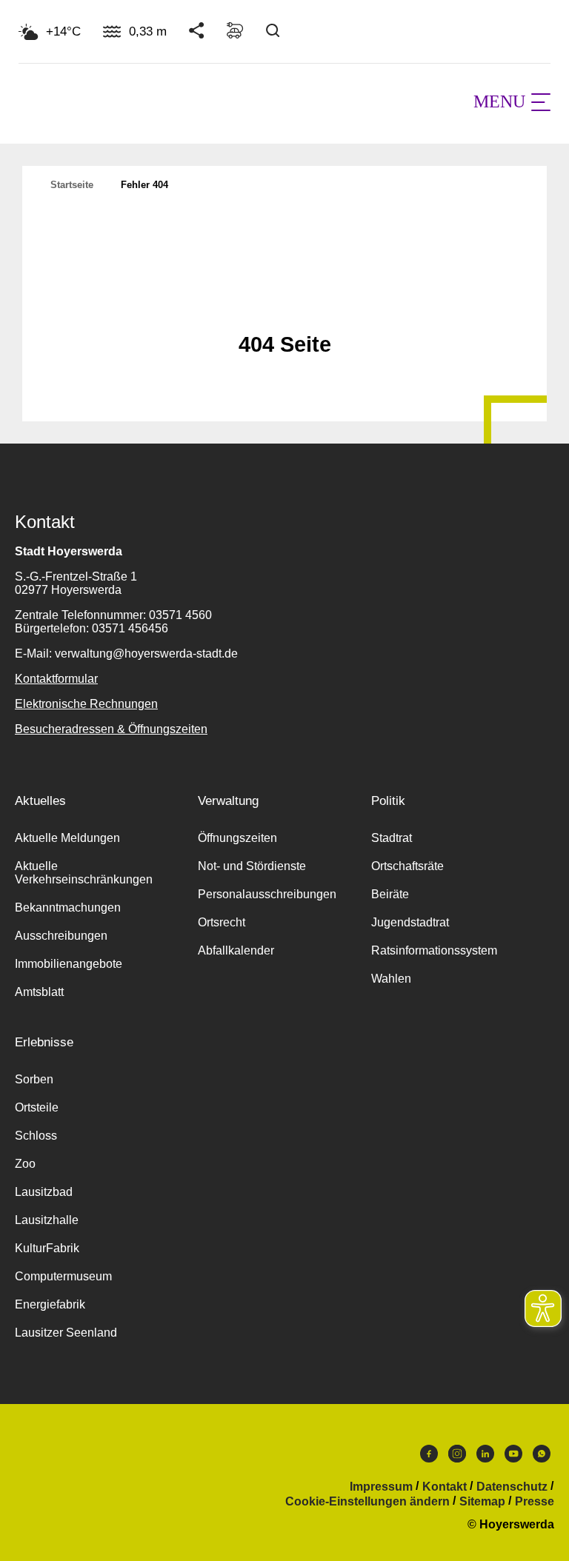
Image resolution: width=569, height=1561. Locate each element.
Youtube (513, 1457)
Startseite (71, 184)
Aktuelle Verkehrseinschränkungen (84, 873)
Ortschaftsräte (407, 866)
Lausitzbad (44, 1192)
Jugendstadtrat (410, 922)
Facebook (429, 1457)
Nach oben (284, 308)
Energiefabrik (50, 1304)
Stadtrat (391, 838)
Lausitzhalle (47, 1220)
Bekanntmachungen (68, 907)
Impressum (381, 1487)
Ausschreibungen (61, 935)
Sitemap (482, 1502)
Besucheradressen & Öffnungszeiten (111, 729)
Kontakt (444, 1487)
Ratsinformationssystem (434, 950)
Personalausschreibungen (267, 894)
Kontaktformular (56, 678)
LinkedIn (485, 1457)
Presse (534, 1502)
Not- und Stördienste (252, 866)
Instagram (457, 1457)
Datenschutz (512, 1487)
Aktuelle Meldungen (67, 838)
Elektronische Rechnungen (86, 704)
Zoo (25, 1163)
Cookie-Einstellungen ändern (367, 1502)
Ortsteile (37, 1107)
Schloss (36, 1135)
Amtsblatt (39, 992)
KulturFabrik (47, 1248)
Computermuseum (63, 1276)
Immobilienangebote (68, 963)
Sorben (34, 1079)
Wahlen (391, 978)
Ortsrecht (221, 922)
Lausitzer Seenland (66, 1332)
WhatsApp (541, 1457)
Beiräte (390, 894)
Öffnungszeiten (237, 838)
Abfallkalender (236, 950)
